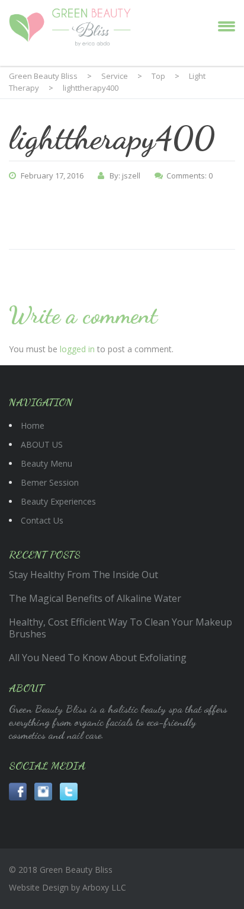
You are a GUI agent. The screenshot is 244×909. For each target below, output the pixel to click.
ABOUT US (42, 444)
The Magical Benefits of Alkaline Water (95, 598)
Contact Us (42, 520)
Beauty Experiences (58, 501)
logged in (77, 349)
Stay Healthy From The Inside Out (83, 574)
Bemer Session (50, 482)
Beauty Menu (46, 463)
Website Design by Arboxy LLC (67, 887)
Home (32, 425)
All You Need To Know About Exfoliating (98, 657)
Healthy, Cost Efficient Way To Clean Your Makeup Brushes (120, 627)
